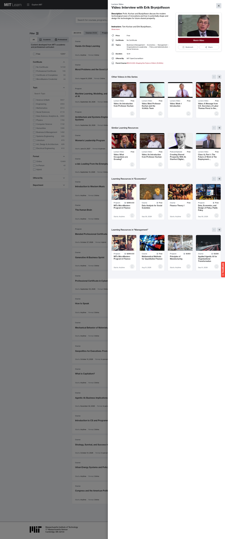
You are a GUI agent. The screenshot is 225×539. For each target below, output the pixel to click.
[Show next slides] (219, 77)
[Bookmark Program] (132, 215)
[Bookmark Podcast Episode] (188, 165)
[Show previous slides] (214, 77)
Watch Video (198, 40)
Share (210, 47)
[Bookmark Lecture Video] (132, 114)
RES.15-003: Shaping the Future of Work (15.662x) (145, 63)
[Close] (218, 5)
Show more (115, 29)
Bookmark (189, 47)
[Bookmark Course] (160, 215)
